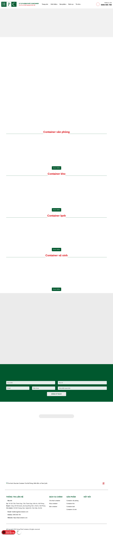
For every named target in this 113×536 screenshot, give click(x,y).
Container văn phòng (72, 500)
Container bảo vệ (78, 278)
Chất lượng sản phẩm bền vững (71, 99)
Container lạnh (56, 215)
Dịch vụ (70, 4)
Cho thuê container (54, 500)
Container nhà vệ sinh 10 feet (27, 278)
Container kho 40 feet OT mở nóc (52, 198)
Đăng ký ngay (56, 394)
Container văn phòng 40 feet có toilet (52, 156)
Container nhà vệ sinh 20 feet (52, 278)
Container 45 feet (78, 197)
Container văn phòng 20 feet (27, 155)
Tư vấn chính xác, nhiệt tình (69, 91)
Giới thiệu (54, 4)
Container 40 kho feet (27, 197)
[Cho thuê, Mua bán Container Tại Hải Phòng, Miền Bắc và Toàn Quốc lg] (21, 4)
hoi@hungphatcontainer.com (20, 511)
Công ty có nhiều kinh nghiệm (70, 75)
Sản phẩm (63, 4)
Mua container (53, 503)
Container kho (56, 173)
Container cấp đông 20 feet (53, 239)
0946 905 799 (106, 4)
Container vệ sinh (56, 255)
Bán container (53, 506)
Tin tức (78, 4)
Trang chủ (45, 4)
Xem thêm (56, 168)
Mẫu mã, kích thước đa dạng (70, 82)
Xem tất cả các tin (22, 362)
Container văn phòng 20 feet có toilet (78, 156)
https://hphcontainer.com (20, 517)
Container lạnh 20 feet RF (27, 239)
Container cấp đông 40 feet (78, 239)
